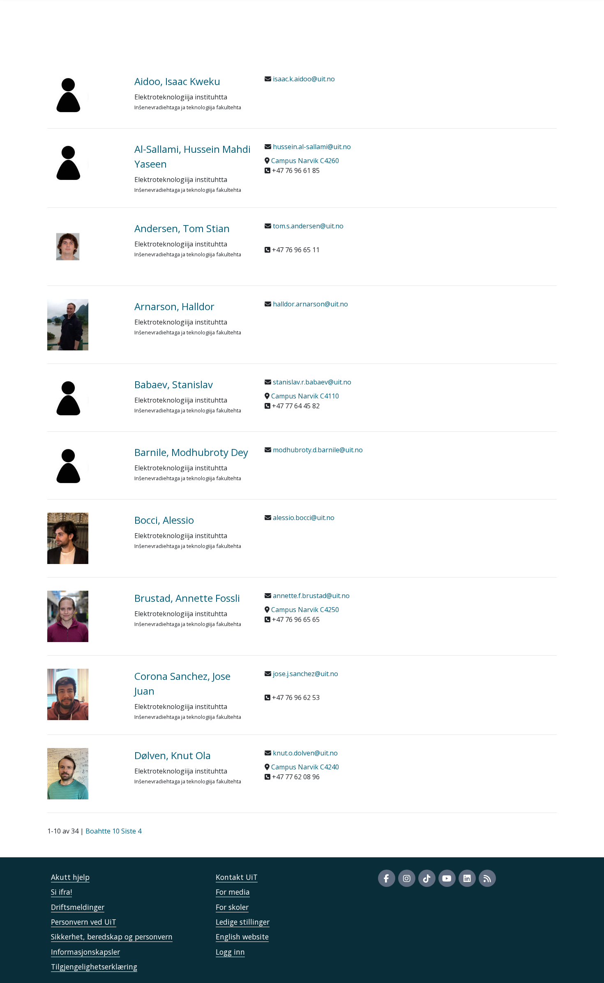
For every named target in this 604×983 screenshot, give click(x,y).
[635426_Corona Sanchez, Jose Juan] (84, 694)
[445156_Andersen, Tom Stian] (84, 246)
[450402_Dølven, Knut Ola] (84, 773)
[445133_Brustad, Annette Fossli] (84, 616)
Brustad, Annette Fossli (187, 598)
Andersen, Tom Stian (182, 228)
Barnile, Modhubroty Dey (191, 452)
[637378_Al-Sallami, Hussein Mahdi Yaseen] (84, 162)
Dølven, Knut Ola (172, 755)
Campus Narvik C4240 (305, 766)
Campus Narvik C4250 (305, 609)
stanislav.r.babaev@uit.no (311, 382)
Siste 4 (131, 831)
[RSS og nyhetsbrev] (487, 878)
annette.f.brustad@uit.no (310, 595)
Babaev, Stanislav (173, 384)
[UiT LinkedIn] (467, 878)
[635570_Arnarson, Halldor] (84, 324)
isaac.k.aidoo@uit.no (303, 78)
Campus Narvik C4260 (305, 160)
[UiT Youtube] (447, 878)
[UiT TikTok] (427, 878)
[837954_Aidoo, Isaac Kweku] (84, 94)
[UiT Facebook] (386, 878)
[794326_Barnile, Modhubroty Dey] (84, 465)
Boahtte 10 (102, 831)
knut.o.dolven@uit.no (304, 752)
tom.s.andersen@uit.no (307, 225)
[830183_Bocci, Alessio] (84, 538)
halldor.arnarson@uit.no (309, 303)
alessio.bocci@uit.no (302, 517)
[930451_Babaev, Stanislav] (84, 397)
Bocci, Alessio (164, 520)
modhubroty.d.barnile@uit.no (317, 449)
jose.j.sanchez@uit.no (304, 673)
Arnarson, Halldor (174, 306)
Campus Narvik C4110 (305, 396)
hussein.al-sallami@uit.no (311, 146)
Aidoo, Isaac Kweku (177, 81)
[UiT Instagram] (406, 878)
